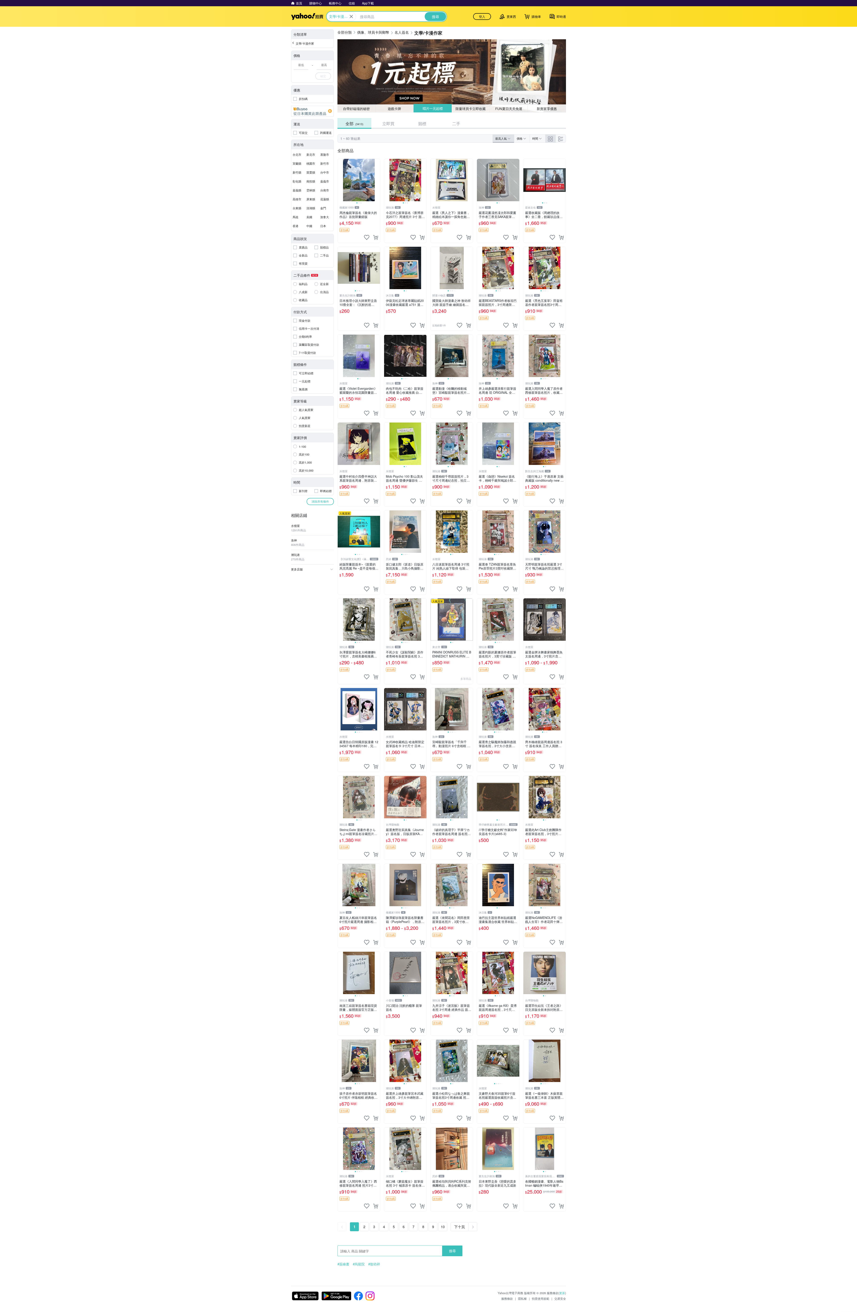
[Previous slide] (340, 180)
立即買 (388, 123)
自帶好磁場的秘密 (356, 108)
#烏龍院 (359, 1264)
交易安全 (560, 1298)
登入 (482, 16)
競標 (422, 123)
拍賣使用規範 (540, 1298)
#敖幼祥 (374, 1264)
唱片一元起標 (432, 108)
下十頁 (459, 1226)
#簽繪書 (343, 1264)
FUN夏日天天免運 (508, 108)
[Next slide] (377, 180)
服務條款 (507, 1298)
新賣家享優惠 (547, 108)
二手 (456, 123)
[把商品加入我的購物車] (375, 237)
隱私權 (522, 1298)
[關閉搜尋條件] (351, 16)
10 (443, 1226)
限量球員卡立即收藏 (471, 108)
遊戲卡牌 (394, 108)
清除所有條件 (320, 501)
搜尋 (452, 1250)
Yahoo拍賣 (307, 16)
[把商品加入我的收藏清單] (366, 237)
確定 (323, 76)
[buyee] (312, 111)
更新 (562, 1293)
